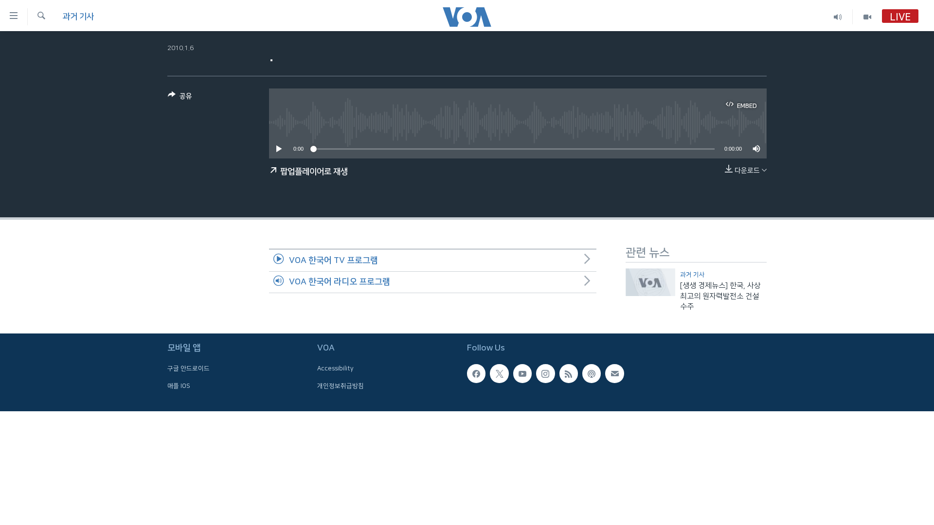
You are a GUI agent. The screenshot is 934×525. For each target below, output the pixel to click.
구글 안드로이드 (188, 369)
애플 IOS (178, 386)
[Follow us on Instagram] (545, 374)
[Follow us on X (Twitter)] (499, 374)
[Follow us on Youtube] (522, 374)
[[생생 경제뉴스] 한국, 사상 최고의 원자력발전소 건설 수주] (650, 282)
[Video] (867, 16)
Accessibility (335, 369)
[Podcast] (591, 374)
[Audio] (838, 16)
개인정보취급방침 (340, 386)
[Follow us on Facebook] (476, 374)
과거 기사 (78, 16)
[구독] (614, 374)
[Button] (180, 97)
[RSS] (568, 374)
